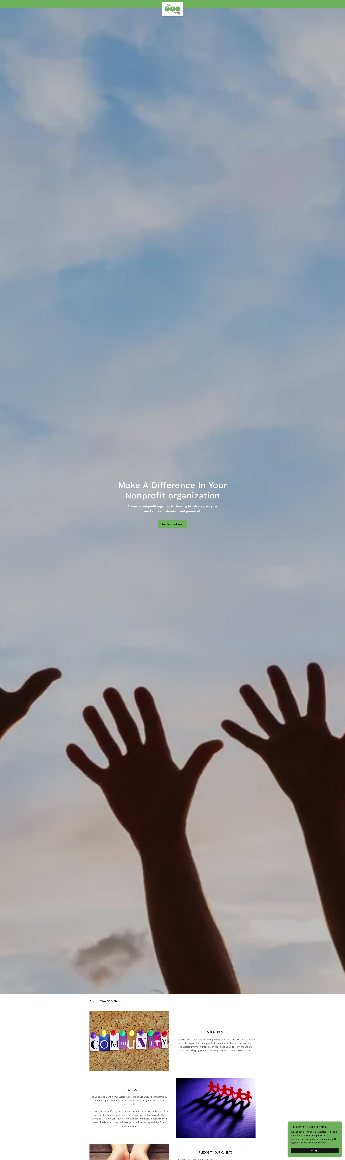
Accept (315, 1150)
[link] (172, 3)
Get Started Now (172, 523)
